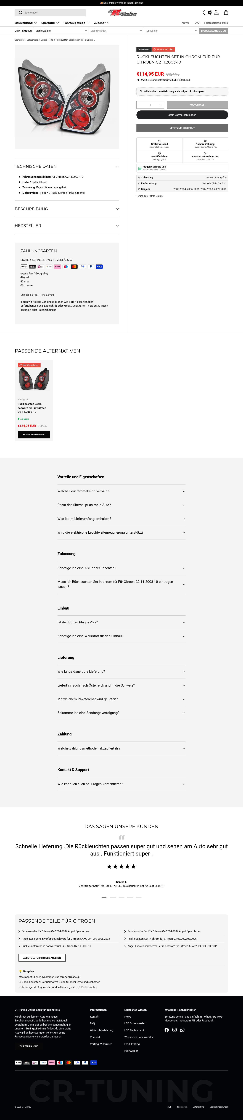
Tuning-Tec (142, 196)
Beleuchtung (24, 23)
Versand (95, 1037)
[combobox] (50, 12)
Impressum (182, 1107)
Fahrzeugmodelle (216, 22)
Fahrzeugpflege (74, 23)
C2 (52, 40)
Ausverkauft (198, 105)
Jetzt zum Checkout (182, 128)
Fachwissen (131, 1050)
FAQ (197, 22)
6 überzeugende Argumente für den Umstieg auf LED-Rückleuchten (58, 987)
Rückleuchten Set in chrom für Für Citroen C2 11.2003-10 (76, 40)
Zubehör (99, 23)
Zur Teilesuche (29, 1046)
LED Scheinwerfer (134, 1023)
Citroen (44, 40)
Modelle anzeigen (213, 30)
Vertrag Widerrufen (101, 1044)
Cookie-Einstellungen (219, 1107)
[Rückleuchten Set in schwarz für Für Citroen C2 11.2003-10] (34, 379)
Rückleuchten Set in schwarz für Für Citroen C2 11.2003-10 (32, 408)
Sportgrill (48, 23)
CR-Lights (26, 1107)
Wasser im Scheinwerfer (138, 1037)
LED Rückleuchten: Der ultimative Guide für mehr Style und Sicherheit (59, 982)
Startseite (19, 40)
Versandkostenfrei (157, 80)
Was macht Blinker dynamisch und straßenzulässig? (49, 977)
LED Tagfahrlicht (134, 1030)
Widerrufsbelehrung (101, 1030)
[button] (226, 12)
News (185, 22)
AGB (169, 1107)
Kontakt (94, 1016)
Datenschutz (198, 1107)
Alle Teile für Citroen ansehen (42, 958)
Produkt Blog (132, 1044)
